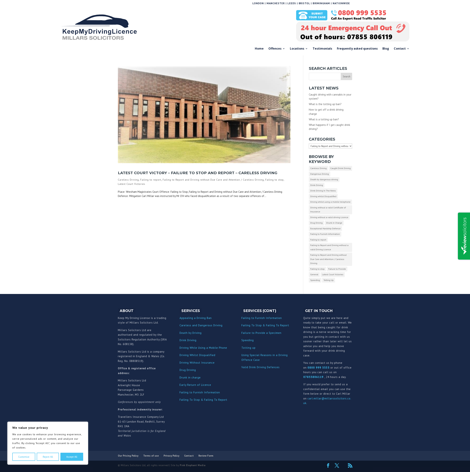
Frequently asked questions (357, 49)
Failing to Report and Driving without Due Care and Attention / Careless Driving (213, 179)
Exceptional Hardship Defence (325, 228)
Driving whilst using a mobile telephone (330, 201)
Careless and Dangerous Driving (201, 325)
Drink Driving (316, 185)
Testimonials (322, 49)
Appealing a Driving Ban (196, 318)
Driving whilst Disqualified (323, 196)
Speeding (315, 280)
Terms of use (151, 455)
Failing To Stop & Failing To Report (203, 399)
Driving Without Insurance (197, 362)
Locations (297, 49)
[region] (47, 443)
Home (259, 49)
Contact (400, 49)
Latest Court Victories (131, 184)
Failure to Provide (337, 269)
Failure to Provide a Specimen (261, 333)
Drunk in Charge (334, 222)
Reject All (48, 456)
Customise (23, 456)
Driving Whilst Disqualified (197, 355)
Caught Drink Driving (340, 168)
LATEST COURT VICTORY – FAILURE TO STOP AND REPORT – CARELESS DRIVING (197, 173)
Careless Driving (128, 179)
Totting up (248, 347)
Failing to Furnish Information (325, 234)
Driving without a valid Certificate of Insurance (328, 209)
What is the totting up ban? (325, 104)
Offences (274, 49)
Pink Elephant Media (192, 465)
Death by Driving (191, 333)
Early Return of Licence (195, 385)
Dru (182, 377)
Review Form (205, 455)
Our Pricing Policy (128, 455)
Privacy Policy (171, 455)
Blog (385, 49)
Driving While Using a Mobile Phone (203, 347)
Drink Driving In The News (323, 190)
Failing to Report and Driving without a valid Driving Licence (329, 247)
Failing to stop (274, 179)
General (314, 274)
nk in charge (192, 377)
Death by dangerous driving (324, 179)
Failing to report (150, 179)
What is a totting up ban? (324, 119)
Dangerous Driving (319, 174)
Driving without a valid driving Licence (329, 217)
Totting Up (328, 280)
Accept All (71, 456)
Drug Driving (316, 222)
